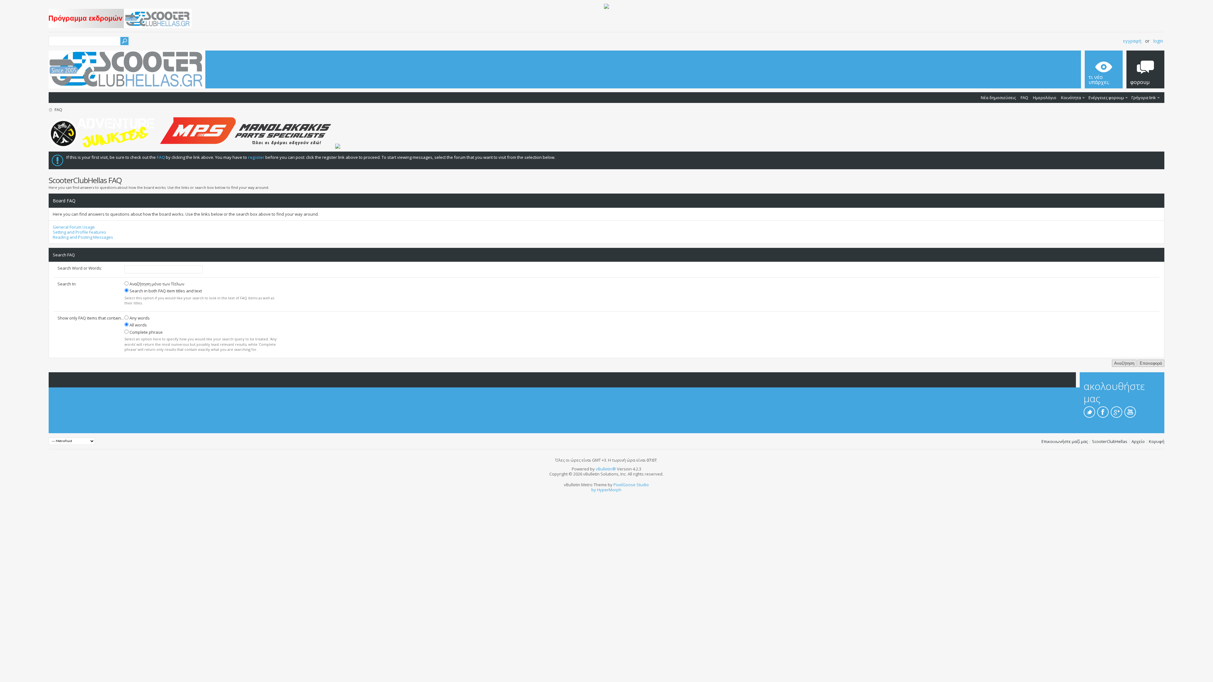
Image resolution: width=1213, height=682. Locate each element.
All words (138, 324)
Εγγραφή (1132, 41)
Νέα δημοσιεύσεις (998, 97)
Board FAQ (64, 201)
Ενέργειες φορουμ (1106, 97)
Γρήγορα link (1144, 97)
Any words (139, 317)
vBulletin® (606, 469)
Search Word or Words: (79, 268)
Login (1158, 41)
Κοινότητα (1071, 97)
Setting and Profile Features (79, 232)
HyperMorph (609, 490)
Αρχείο (1138, 441)
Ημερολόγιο (1044, 97)
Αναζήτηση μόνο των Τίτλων (156, 283)
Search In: (66, 283)
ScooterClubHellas (1109, 441)
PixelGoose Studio (631, 485)
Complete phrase (146, 332)
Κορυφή (1156, 441)
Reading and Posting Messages (83, 237)
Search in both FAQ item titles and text (165, 290)
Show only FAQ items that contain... (90, 317)
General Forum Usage (74, 227)
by (593, 490)
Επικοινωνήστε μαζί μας (1064, 441)
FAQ (1024, 97)
